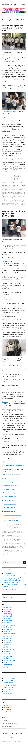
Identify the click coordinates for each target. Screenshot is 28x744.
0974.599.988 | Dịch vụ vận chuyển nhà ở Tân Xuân (13, 27)
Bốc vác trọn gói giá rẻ (9, 678)
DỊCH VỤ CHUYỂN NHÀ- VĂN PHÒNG (12, 733)
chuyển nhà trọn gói (11, 111)
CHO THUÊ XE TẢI (8, 682)
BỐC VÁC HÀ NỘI (9, 5)
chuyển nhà (6, 188)
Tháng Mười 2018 (7, 646)
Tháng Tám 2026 (7, 607)
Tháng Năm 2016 (7, 666)
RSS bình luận (7, 709)
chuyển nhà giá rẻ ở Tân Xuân (16, 188)
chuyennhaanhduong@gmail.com (15, 465)
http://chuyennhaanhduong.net (12, 507)
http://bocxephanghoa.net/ (10, 482)
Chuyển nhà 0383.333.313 (12, 182)
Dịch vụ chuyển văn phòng (9, 199)
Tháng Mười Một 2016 (9, 660)
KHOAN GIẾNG (7, 691)
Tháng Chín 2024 (8, 618)
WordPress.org (7, 711)
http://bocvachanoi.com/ (10, 500)
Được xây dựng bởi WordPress (16, 741)
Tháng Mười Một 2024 (9, 615)
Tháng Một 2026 (7, 613)
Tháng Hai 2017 (7, 655)
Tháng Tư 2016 (7, 667)
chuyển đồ (11, 186)
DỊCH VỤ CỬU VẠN (8, 687)
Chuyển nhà (5, 261)
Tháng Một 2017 (7, 657)
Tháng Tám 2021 (7, 638)
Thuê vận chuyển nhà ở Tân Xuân (11, 204)
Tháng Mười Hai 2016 (8, 658)
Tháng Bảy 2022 (7, 627)
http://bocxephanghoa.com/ (11, 485)
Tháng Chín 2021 (7, 636)
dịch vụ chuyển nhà (13, 193)
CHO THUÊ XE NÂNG (7, 730)
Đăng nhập (6, 705)
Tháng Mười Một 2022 (9, 626)
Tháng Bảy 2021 (7, 640)
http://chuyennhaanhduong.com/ (11, 474)
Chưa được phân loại (8, 684)
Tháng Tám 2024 (7, 620)
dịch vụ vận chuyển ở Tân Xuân (16, 200)
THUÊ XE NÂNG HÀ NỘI (9, 695)
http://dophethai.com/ (9, 493)
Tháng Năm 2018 (7, 647)
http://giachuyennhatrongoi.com (12, 514)
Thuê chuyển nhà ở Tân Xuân (15, 201)
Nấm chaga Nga (7, 693)
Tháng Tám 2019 (7, 642)
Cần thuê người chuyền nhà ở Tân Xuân (12, 185)
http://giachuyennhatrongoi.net (10, 520)
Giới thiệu (4, 720)
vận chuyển (19, 365)
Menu (23, 4)
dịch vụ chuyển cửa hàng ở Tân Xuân (12, 190)
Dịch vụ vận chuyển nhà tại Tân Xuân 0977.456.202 (13, 213)
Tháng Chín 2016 (7, 664)
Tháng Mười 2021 (7, 635)
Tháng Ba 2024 (7, 624)
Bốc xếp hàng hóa (8, 680)
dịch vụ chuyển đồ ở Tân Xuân (13, 192)
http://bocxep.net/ (8, 478)
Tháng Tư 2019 (7, 644)
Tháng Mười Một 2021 (9, 633)
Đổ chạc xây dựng (8, 689)
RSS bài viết (6, 707)
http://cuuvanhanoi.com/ (10, 496)
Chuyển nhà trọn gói (7, 120)
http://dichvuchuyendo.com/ (11, 489)
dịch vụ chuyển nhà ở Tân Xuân (12, 196)
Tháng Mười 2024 (8, 616)
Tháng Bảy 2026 (7, 609)
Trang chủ (5, 717)
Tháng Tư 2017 (7, 651)
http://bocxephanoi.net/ (10, 504)
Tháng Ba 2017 (7, 653)
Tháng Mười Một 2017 (9, 649)
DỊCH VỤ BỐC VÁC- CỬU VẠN (9, 723)
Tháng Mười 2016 (7, 662)
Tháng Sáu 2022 (7, 629)
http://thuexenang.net (9, 511)
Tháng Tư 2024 (7, 622)
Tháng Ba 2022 (7, 631)
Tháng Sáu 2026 (7, 611)
